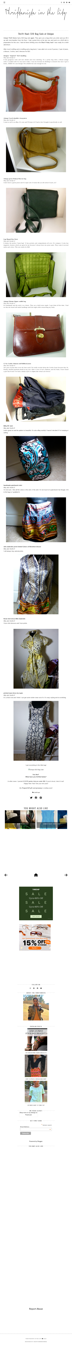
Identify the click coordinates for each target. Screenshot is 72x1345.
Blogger (39, 1141)
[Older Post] (66, 875)
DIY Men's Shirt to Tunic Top (36, 1105)
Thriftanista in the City (34, 1338)
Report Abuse (36, 1308)
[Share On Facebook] (36, 798)
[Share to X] (31, 798)
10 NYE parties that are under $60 (34, 781)
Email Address (35, 1127)
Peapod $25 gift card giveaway (32, 788)
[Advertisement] (36, 853)
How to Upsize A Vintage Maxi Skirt (36, 1079)
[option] (20, 819)
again (32, 38)
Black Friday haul (47, 42)
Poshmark (28, 1115)
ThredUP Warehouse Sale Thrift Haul (51, 824)
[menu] (4, 2)
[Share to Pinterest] (41, 798)
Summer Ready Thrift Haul (20, 824)
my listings (32, 1112)
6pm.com (35, 371)
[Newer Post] (6, 875)
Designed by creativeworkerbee (36, 1341)
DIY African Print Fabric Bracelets (36, 1053)
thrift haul (37, 792)
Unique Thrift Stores (10, 38)
